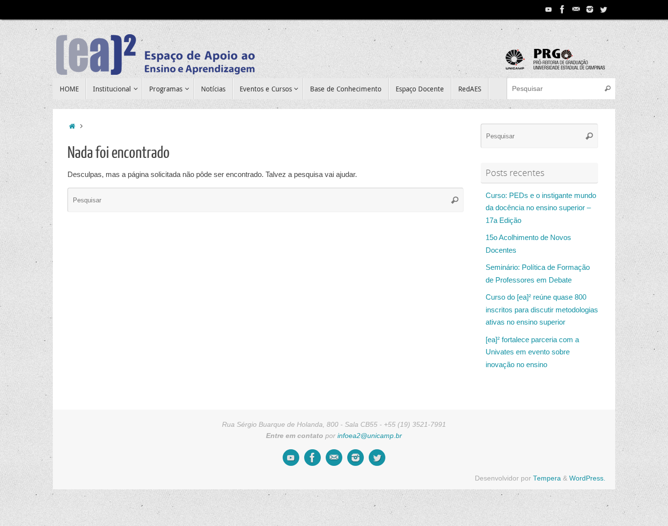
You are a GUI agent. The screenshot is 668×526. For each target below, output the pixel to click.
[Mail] (576, 9)
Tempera (547, 478)
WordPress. (587, 478)
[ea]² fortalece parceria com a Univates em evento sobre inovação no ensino (532, 352)
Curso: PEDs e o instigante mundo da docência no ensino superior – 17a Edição (541, 207)
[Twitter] (603, 9)
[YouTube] (549, 9)
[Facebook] (562, 9)
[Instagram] (590, 9)
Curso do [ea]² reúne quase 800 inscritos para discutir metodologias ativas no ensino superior (542, 309)
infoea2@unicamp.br (369, 435)
